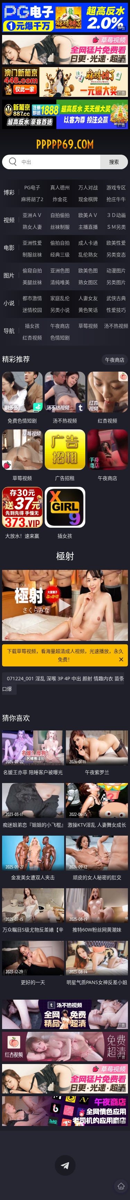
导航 (9, 331)
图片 (9, 275)
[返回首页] (121, 1186)
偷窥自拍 (32, 270)
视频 (9, 220)
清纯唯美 (60, 282)
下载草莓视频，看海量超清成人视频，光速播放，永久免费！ (65, 655)
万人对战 (88, 187)
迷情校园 (32, 310)
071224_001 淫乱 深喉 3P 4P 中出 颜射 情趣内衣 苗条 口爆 (63, 683)
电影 (9, 248)
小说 (9, 303)
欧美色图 (88, 270)
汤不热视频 (116, 325)
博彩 (9, 192)
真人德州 (60, 187)
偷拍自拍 (60, 242)
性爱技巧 (116, 310)
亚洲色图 (60, 270)
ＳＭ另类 (116, 227)
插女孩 (32, 325)
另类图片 (116, 282)
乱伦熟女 (88, 254)
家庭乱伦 (60, 298)
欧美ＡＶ (88, 215)
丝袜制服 (60, 227)
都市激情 (32, 298)
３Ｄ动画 (116, 215)
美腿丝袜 (32, 282)
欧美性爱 (116, 242)
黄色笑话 (88, 310)
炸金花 (60, 199)
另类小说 (60, 310)
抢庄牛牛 (116, 199)
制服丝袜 (32, 254)
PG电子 (32, 187)
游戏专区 (116, 187)
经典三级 (60, 254)
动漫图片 (116, 270)
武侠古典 (116, 298)
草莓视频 (88, 325)
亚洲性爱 (32, 242)
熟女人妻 (32, 227)
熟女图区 (88, 282)
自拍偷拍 (60, 215)
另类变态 (116, 254)
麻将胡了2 (32, 199)
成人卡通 (88, 242)
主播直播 (88, 227)
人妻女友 (88, 298)
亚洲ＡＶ (32, 215)
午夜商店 (60, 325)
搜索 (114, 161)
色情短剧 (60, 337)
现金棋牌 (88, 199)
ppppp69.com (65, 144)
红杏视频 (32, 337)
